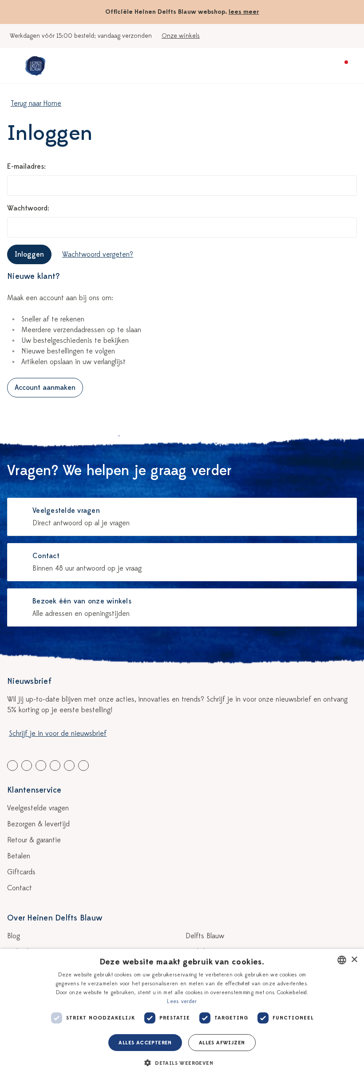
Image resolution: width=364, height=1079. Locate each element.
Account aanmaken (45, 387)
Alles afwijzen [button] (222, 1042)
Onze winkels (181, 36)
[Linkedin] (41, 765)
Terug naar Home (36, 103)
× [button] (354, 959)
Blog (13, 936)
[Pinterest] (69, 765)
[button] (182, 1063)
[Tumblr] (55, 765)
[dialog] (182, 1014)
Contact (19, 888)
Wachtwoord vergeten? (97, 254)
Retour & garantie (34, 840)
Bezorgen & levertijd (38, 824)
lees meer (244, 12)
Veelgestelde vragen (38, 808)
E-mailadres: (26, 166)
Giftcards (21, 872)
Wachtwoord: (28, 208)
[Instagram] (83, 765)
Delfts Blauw (205, 936)
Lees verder (182, 1001)
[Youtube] (26, 765)
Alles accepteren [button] (145, 1042)
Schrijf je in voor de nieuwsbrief (58, 733)
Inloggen (29, 254)
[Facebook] (12, 765)
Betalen (18, 856)
